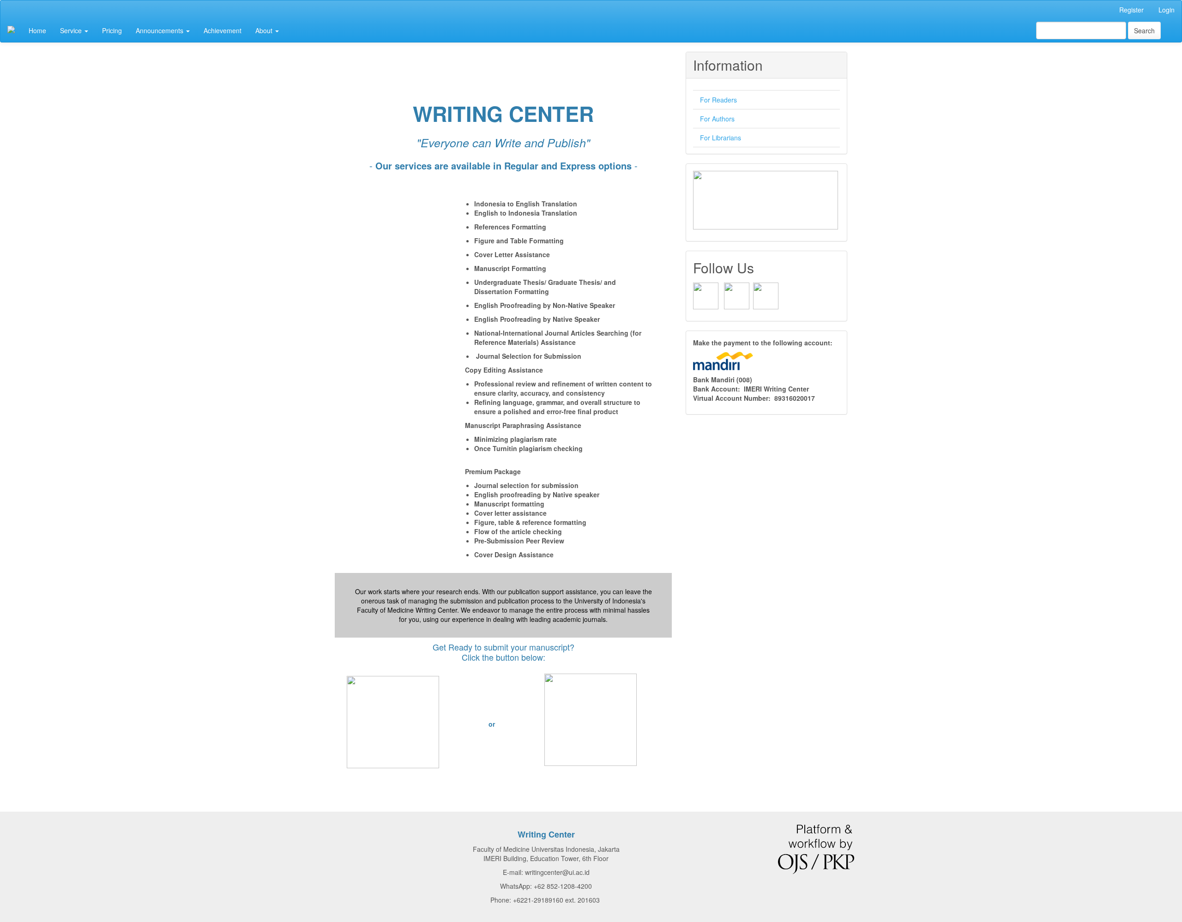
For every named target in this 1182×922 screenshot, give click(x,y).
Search (1144, 30)
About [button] (264, 30)
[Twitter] (765, 295)
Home (37, 30)
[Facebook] (705, 295)
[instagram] (736, 295)
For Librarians (720, 137)
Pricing (112, 30)
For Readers (718, 99)
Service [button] (72, 30)
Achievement (222, 30)
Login (1166, 9)
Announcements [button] (160, 30)
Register (1131, 9)
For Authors (717, 118)
